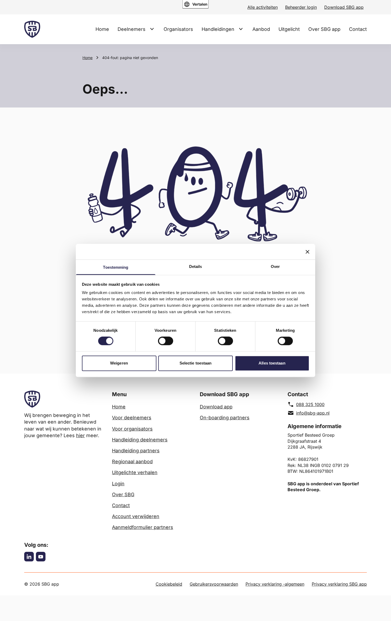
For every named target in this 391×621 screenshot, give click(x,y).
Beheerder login (301, 7)
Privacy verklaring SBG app (339, 584)
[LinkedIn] (29, 556)
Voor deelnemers (131, 417)
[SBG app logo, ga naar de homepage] (32, 29)
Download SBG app (344, 7)
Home (102, 29)
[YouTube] (40, 556)
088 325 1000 (310, 404)
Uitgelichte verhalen (134, 472)
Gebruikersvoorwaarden (214, 584)
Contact (358, 29)
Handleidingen (218, 29)
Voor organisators (132, 429)
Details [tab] (195, 266)
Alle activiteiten (262, 7)
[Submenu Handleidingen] (241, 29)
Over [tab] (275, 266)
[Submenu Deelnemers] (152, 29)
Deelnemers (131, 29)
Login (118, 483)
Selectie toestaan (196, 363)
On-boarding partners (224, 417)
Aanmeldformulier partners (142, 527)
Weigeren (119, 363)
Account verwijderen (135, 516)
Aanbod (261, 29)
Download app (216, 406)
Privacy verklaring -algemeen (275, 584)
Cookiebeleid (169, 584)
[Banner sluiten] (307, 252)
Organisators (178, 29)
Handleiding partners (136, 450)
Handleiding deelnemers (140, 439)
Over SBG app (324, 29)
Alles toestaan (272, 363)
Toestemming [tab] (115, 267)
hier (80, 435)
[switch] (165, 341)
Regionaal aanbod (132, 461)
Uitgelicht (289, 29)
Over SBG (123, 494)
